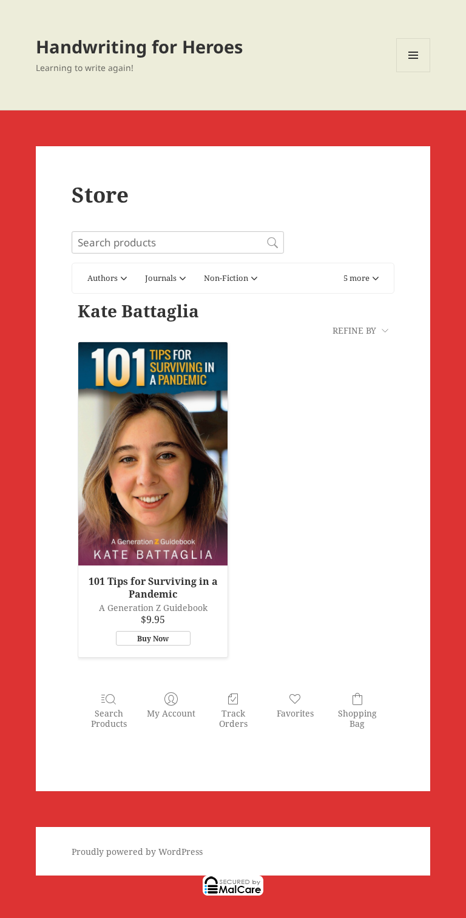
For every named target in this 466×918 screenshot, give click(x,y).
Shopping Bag (357, 718)
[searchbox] (178, 242)
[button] (361, 278)
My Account (171, 713)
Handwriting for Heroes (139, 46)
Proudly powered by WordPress (137, 851)
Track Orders (233, 718)
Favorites (295, 713)
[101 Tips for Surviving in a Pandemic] (153, 454)
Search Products (109, 718)
